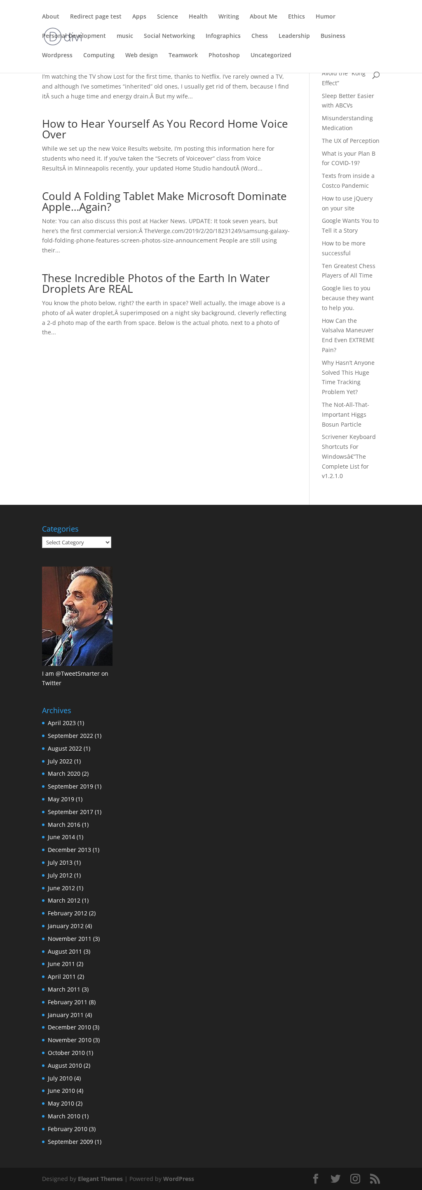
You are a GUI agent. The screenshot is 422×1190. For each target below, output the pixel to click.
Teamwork (183, 55)
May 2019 (61, 799)
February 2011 (67, 1002)
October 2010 (66, 1053)
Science (167, 17)
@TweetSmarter (78, 673)
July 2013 (60, 862)
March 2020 (64, 773)
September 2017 (70, 812)
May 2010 (61, 1103)
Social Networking (169, 36)
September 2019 (70, 786)
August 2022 (65, 748)
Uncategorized (271, 55)
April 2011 (62, 976)
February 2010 (67, 1129)
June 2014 (61, 837)
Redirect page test (96, 17)
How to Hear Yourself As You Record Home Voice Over (165, 129)
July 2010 (60, 1078)
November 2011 (69, 939)
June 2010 (61, 1090)
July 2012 (60, 875)
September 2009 (70, 1142)
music (125, 36)
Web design (141, 55)
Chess (259, 36)
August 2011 (65, 951)
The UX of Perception (351, 141)
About (50, 17)
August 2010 (65, 1065)
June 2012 (61, 888)
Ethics (296, 17)
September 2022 (70, 736)
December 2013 (69, 850)
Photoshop (224, 55)
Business (333, 36)
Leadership (294, 36)
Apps (139, 17)
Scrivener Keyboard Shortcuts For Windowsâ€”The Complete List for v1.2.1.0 (349, 456)
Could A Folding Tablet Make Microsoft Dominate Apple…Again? (164, 201)
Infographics (223, 36)
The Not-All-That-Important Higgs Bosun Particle (345, 414)
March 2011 (64, 989)
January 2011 (66, 1015)
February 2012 (67, 913)
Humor (325, 17)
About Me (263, 17)
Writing (228, 17)
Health (198, 17)
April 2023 (62, 723)
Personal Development (74, 36)
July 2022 (60, 761)
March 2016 (64, 824)
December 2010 (69, 1027)
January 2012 (66, 926)
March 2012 (64, 900)
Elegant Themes (100, 1179)
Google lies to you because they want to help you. (348, 298)
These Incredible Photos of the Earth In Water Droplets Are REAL (156, 283)
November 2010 (69, 1040)
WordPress (178, 1179)
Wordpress (57, 55)
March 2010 (64, 1116)
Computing (99, 55)
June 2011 (61, 964)
